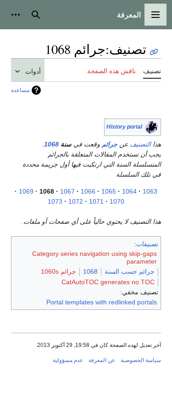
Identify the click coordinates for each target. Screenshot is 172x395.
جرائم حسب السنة (130, 271)
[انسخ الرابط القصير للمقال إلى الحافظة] (154, 52)
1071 (96, 201)
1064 (129, 191)
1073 (55, 201)
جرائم (109, 144)
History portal (124, 127)
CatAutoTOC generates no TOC (108, 282)
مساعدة (20, 90)
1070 (117, 201)
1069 (26, 191)
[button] (155, 15)
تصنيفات (147, 244)
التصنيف (140, 144)
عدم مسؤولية (68, 360)
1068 (51, 144)
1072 (75, 201)
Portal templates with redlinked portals (101, 302)
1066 (88, 191)
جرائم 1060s (58, 271)
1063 (150, 191)
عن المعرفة (102, 360)
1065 (108, 191)
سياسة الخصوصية (141, 360)
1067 (67, 191)
